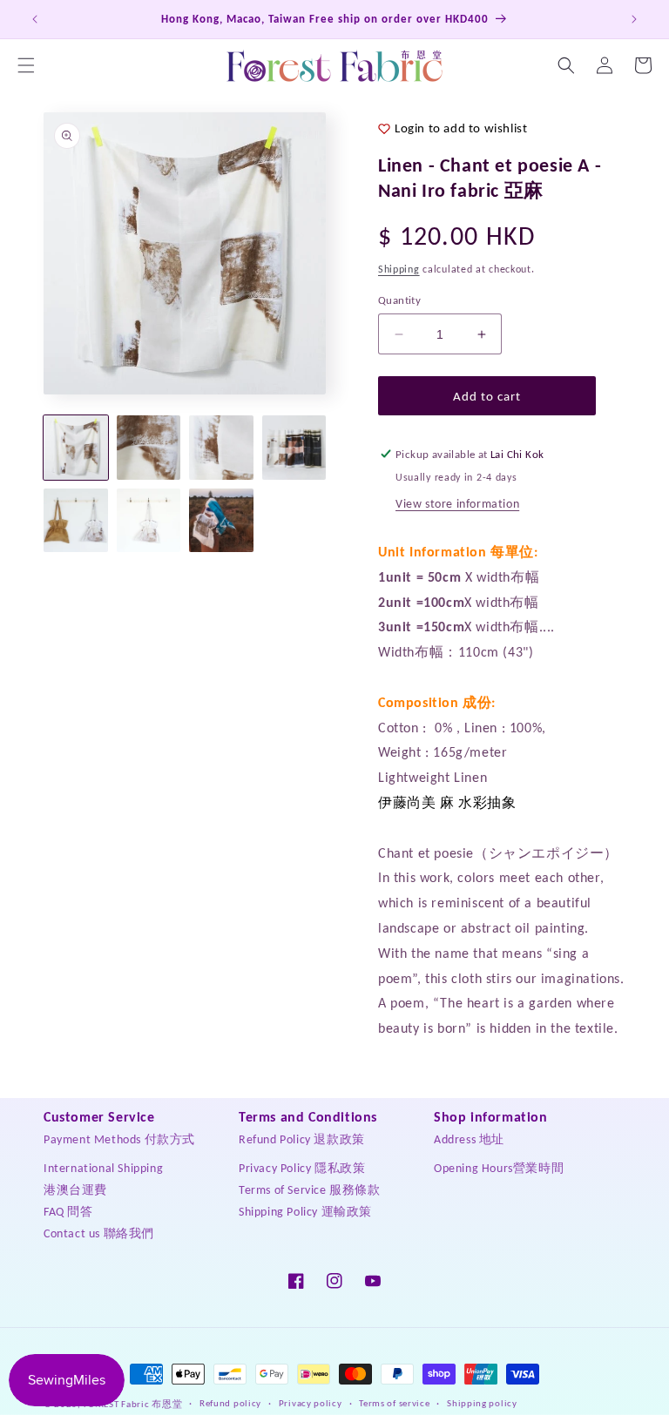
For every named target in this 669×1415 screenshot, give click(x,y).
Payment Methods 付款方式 (119, 1139)
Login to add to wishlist (461, 128)
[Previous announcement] (35, 19)
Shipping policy (482, 1403)
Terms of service (394, 1403)
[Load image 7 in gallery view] (221, 521)
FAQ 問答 (68, 1211)
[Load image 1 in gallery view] (76, 447)
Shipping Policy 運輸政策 (305, 1211)
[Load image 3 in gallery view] (221, 447)
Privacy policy (310, 1403)
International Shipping (103, 1168)
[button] (26, 65)
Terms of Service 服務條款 (310, 1190)
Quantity (399, 300)
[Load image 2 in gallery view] (149, 447)
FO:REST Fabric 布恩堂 (133, 1404)
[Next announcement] (634, 19)
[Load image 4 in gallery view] (294, 447)
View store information (457, 503)
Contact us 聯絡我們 (99, 1233)
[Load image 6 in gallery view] (149, 521)
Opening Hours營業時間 (499, 1168)
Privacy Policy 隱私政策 (302, 1168)
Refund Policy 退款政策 (302, 1139)
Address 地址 (469, 1139)
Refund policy (230, 1403)
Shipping (399, 269)
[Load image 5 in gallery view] (76, 521)
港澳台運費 (75, 1190)
